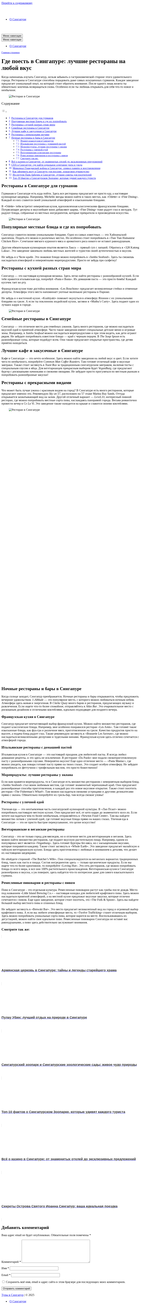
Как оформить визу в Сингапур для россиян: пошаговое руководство (50, 171)
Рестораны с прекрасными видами (30, 134)
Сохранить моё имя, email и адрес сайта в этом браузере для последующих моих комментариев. (65, 1281)
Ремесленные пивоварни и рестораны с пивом (44, 155)
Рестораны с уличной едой (34, 149)
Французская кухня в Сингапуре (37, 140)
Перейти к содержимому (16, 3)
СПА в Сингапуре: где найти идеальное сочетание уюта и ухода (46, 164)
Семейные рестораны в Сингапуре (30, 127)
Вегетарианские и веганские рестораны (40, 152)
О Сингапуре (18, 19)
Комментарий (11, 1261)
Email (5, 1275)
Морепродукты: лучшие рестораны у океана (43, 146)
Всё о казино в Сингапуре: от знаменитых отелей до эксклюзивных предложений (56, 161)
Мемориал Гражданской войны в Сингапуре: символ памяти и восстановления (56, 168)
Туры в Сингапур (12, 1294)
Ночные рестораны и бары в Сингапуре (33, 137)
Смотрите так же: (29, 158)
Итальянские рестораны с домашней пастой (43, 143)
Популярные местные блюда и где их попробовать (39, 121)
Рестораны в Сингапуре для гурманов (32, 118)
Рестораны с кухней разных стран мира (33, 124)
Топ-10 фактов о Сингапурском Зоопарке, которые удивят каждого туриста (54, 178)
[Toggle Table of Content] (4, 111)
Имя (5, 1268)
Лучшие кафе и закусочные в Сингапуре (34, 131)
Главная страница (10, 52)
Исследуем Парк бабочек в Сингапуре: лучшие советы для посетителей (52, 174)
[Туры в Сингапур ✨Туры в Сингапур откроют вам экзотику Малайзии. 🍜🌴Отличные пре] (70, 10)
